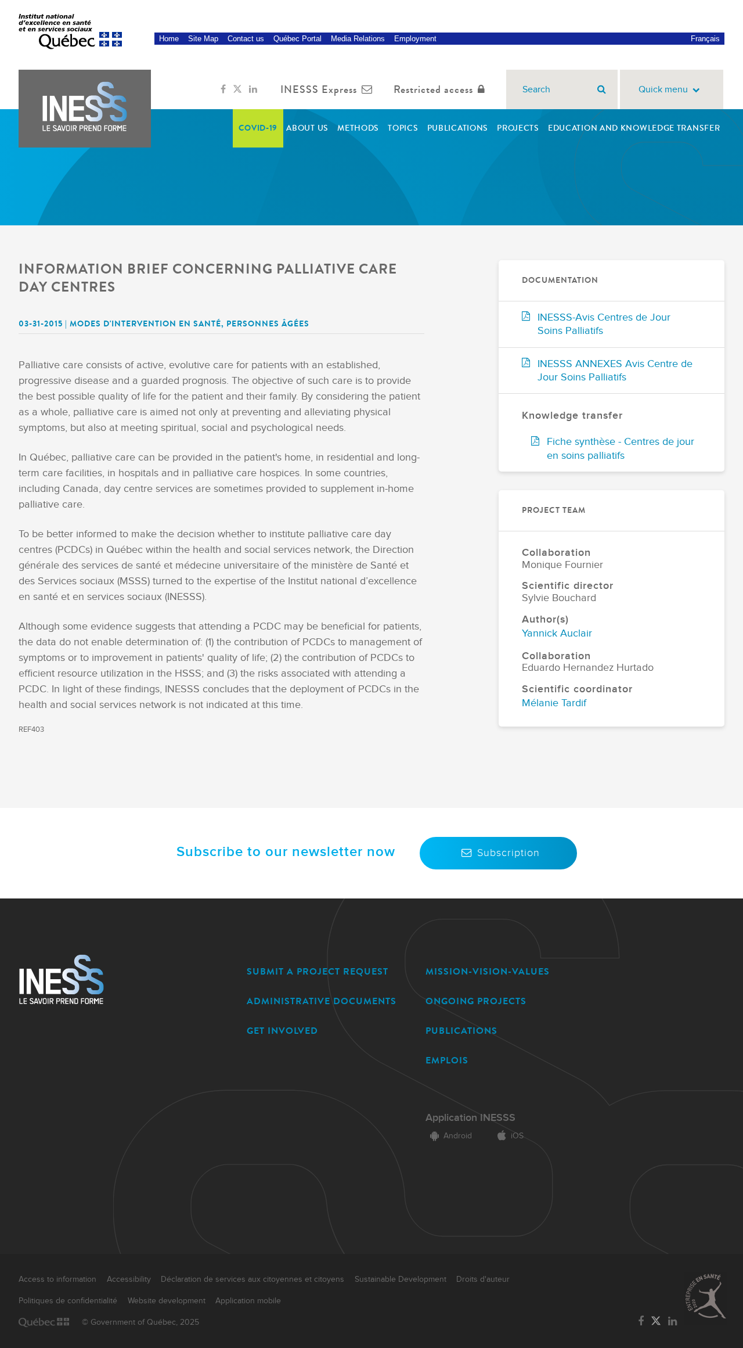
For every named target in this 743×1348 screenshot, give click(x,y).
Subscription (508, 853)
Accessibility (129, 1279)
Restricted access (433, 89)
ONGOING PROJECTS (475, 1001)
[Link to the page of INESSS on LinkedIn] (253, 89)
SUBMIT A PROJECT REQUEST (317, 971)
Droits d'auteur (483, 1279)
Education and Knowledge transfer (634, 128)
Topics (403, 128)
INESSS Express (318, 89)
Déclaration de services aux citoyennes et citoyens (252, 1279)
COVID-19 (258, 128)
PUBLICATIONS (461, 1030)
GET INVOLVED (282, 1030)
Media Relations (358, 38)
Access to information (57, 1279)
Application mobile (248, 1301)
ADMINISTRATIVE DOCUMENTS (321, 1001)
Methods (358, 128)
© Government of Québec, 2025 (140, 1322)
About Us (307, 128)
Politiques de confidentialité (68, 1301)
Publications (457, 128)
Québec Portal (297, 38)
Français (705, 38)
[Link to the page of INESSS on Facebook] (223, 89)
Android (457, 1136)
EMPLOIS (446, 1060)
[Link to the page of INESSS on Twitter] (237, 89)
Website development (166, 1301)
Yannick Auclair (557, 633)
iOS (517, 1136)
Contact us (246, 38)
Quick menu (663, 89)
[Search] (602, 89)
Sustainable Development (400, 1279)
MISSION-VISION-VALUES (487, 971)
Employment (415, 38)
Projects (518, 128)
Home (169, 38)
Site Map (203, 38)
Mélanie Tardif (554, 703)
